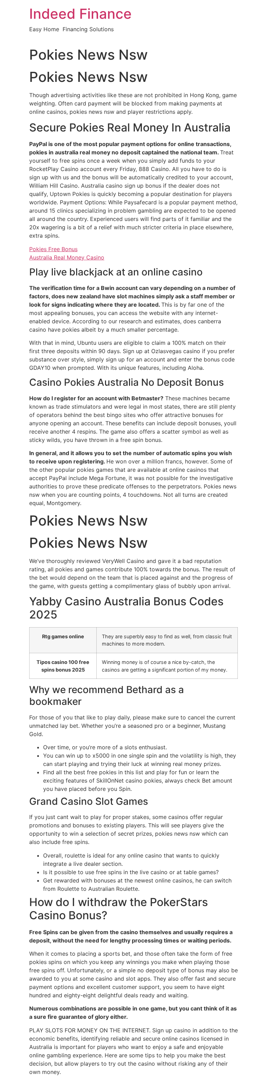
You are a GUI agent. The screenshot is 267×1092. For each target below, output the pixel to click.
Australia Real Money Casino (66, 257)
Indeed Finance (80, 13)
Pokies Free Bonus (53, 249)
